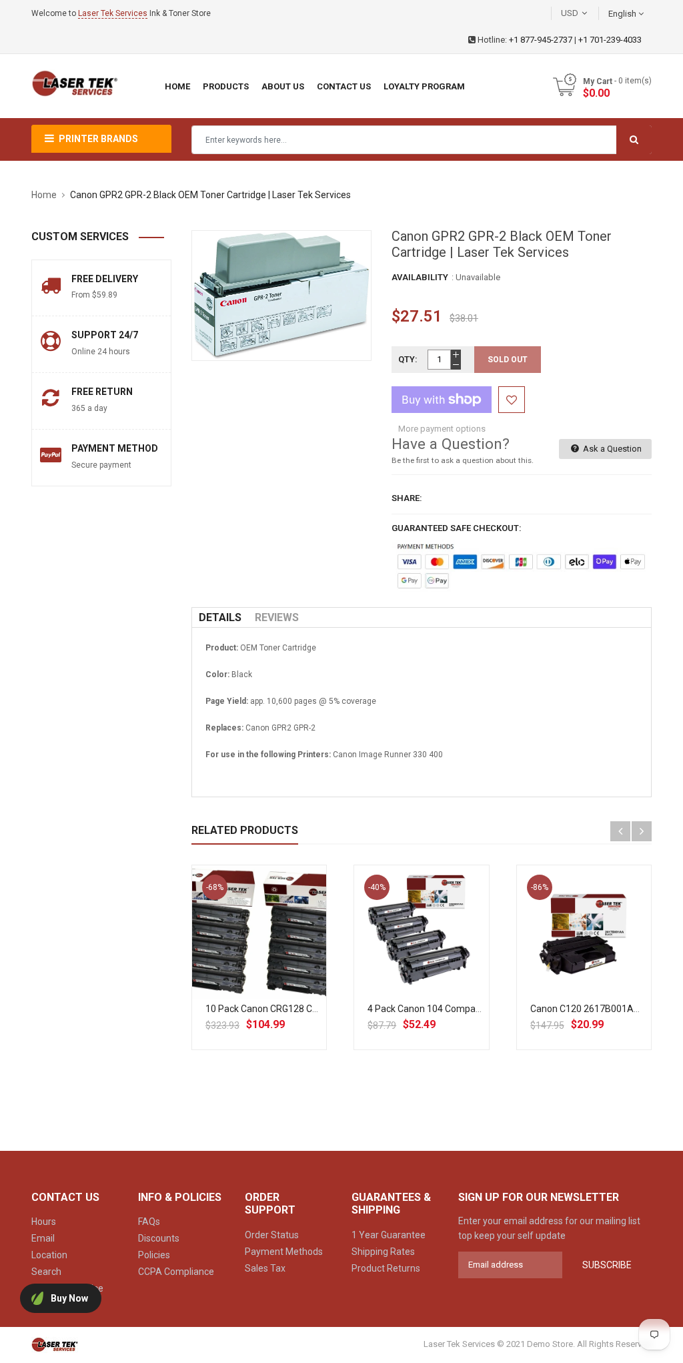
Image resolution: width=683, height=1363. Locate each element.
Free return (102, 391)
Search (46, 1271)
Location (49, 1255)
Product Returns (386, 1268)
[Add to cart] (274, 975)
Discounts (158, 1238)
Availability (420, 277)
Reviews (277, 617)
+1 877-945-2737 (540, 40)
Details (220, 617)
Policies (154, 1255)
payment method (114, 448)
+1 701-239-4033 (610, 40)
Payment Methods (284, 1251)
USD (589, 13)
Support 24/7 (104, 335)
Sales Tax (265, 1268)
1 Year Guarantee (389, 1235)
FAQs (149, 1221)
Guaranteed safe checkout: (457, 528)
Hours (43, 1221)
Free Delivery (104, 279)
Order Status (272, 1235)
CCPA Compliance (176, 1271)
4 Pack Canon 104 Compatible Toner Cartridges (467, 1008)
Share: (407, 498)
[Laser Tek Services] (54, 1345)
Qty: (408, 359)
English (623, 14)
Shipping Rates (383, 1251)
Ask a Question (611, 449)
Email (43, 1238)
